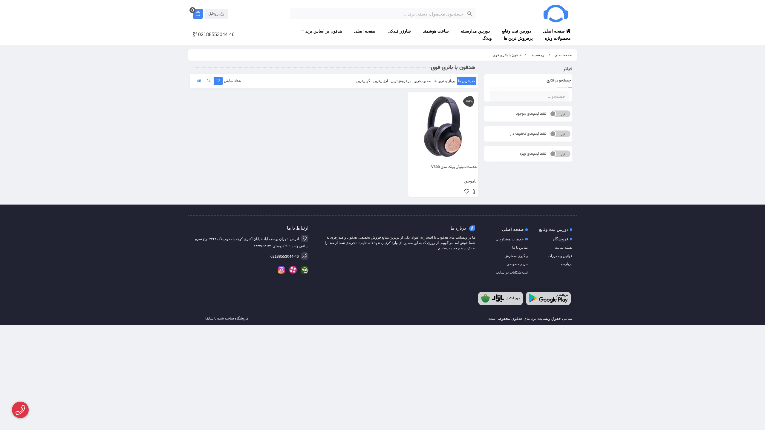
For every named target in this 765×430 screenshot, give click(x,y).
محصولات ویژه (558, 38)
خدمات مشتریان (509, 238)
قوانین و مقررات (560, 256)
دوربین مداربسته (475, 31)
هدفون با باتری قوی (507, 55)
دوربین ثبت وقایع (516, 31)
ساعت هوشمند (436, 31)
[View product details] (474, 192)
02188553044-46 (216, 34)
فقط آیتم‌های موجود (531, 113)
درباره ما (565, 264)
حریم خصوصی (517, 264)
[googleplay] (548, 298)
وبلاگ (487, 38)
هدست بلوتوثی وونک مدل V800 (454, 167)
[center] (469, 13)
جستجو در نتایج (559, 80)
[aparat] (292, 270)
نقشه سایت (563, 247)
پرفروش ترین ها (518, 38)
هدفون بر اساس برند (323, 31)
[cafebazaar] (500, 298)
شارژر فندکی (399, 31)
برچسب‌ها (537, 55)
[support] (303, 270)
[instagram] (280, 270)
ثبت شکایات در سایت (512, 272)
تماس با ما (520, 247)
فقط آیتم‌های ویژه (533, 153)
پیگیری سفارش (516, 256)
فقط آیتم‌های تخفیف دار (528, 133)
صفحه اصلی (554, 31)
